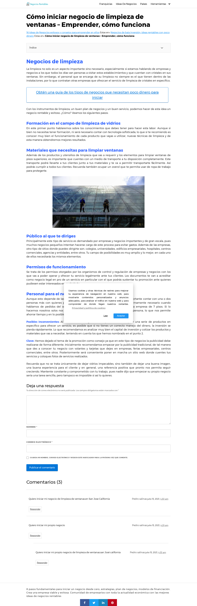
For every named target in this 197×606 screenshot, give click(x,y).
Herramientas (158, 4)
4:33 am (162, 552)
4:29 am (164, 525)
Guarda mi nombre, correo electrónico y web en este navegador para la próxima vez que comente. (79, 458)
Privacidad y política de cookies (88, 308)
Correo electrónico (39, 442)
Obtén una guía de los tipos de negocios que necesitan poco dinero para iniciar (97, 95)
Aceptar (121, 315)
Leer (106, 315)
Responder (35, 509)
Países (143, 4)
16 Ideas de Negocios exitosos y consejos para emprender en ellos (62, 32)
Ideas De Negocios (126, 4)
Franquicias (105, 4)
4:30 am (164, 499)
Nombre (31, 427)
